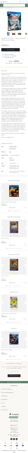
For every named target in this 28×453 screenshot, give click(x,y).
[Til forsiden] (4, 1)
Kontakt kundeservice (6, 389)
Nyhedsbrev (4, 399)
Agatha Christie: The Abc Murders (9, 202)
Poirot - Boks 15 (5, 275)
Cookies (14, 452)
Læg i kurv (10, 49)
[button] (3, 34)
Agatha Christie (13, 146)
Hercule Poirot (13, 148)
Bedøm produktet (14, 375)
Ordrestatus (4, 396)
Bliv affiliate (4, 409)
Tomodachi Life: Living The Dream (9, 313)
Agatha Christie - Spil (14, 166)
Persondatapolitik (13, 450)
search (26, 5)
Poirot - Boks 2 (4, 238)
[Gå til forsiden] (14, 425)
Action (11, 158)
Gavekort (3, 406)
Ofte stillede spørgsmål (7, 392)
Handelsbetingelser (5, 450)
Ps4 (10, 152)
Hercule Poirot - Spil (14, 168)
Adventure (12, 160)
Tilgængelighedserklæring (21, 450)
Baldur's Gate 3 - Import (6, 349)
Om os (3, 403)
